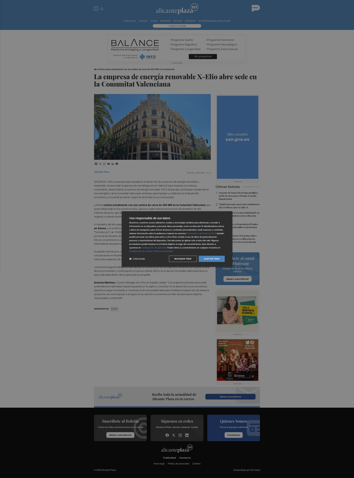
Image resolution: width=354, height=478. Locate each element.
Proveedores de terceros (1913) (201, 233)
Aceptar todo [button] (211, 258)
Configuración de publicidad (153, 247)
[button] (137, 258)
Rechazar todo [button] (182, 258)
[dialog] (177, 239)
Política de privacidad (163, 251)
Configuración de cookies (141, 251)
